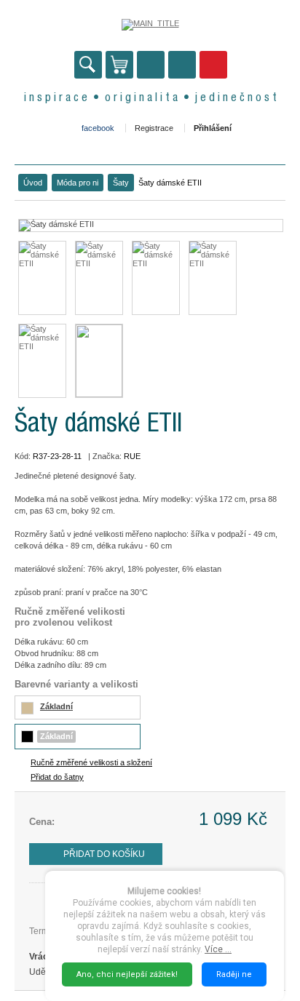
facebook (98, 128)
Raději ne (234, 974)
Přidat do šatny (57, 777)
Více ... (218, 949)
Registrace (154, 128)
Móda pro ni (77, 182)
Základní (56, 706)
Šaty (121, 182)
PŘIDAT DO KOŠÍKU (104, 854)
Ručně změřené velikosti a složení (91, 762)
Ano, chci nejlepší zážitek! (127, 974)
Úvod (32, 182)
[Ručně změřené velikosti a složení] (99, 361)
